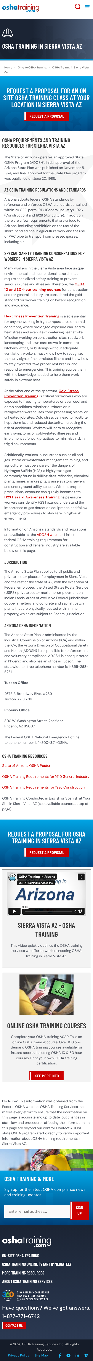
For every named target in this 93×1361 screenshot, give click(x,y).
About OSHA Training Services (27, 1281)
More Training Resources (23, 1272)
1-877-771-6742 (21, 1316)
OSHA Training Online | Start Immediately (37, 1264)
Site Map (41, 1355)
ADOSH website (50, 534)
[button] (87, 6)
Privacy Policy (18, 1355)
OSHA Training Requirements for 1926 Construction (43, 787)
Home (8, 67)
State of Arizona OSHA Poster (26, 765)
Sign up (79, 1210)
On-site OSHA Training (32, 67)
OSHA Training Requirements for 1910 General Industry (45, 776)
